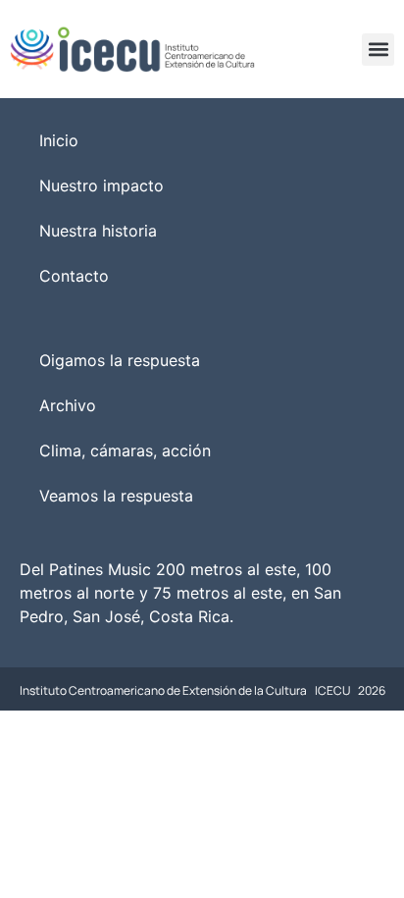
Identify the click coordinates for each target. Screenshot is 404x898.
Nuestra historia (98, 230)
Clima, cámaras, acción (125, 450)
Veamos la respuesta (116, 495)
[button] (378, 49)
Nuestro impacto (101, 185)
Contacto (74, 276)
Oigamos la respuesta (119, 360)
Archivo (67, 405)
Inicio (58, 140)
